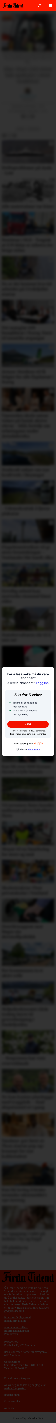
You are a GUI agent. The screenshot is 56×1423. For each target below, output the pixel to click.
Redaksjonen (12, 1394)
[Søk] (39, 5)
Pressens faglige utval (17, 1317)
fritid (21, 129)
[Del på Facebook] (23, 116)
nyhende (33, 129)
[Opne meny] (50, 5)
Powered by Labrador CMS (28, 1418)
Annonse (9, 1408)
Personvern (11, 1334)
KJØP (28, 724)
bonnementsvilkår (17, 1327)
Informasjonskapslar (16, 1330)
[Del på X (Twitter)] (28, 116)
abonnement (34, 749)
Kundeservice (12, 1401)
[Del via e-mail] (32, 116)
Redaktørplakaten (15, 1320)
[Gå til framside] (12, 5)
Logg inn (28, 683)
